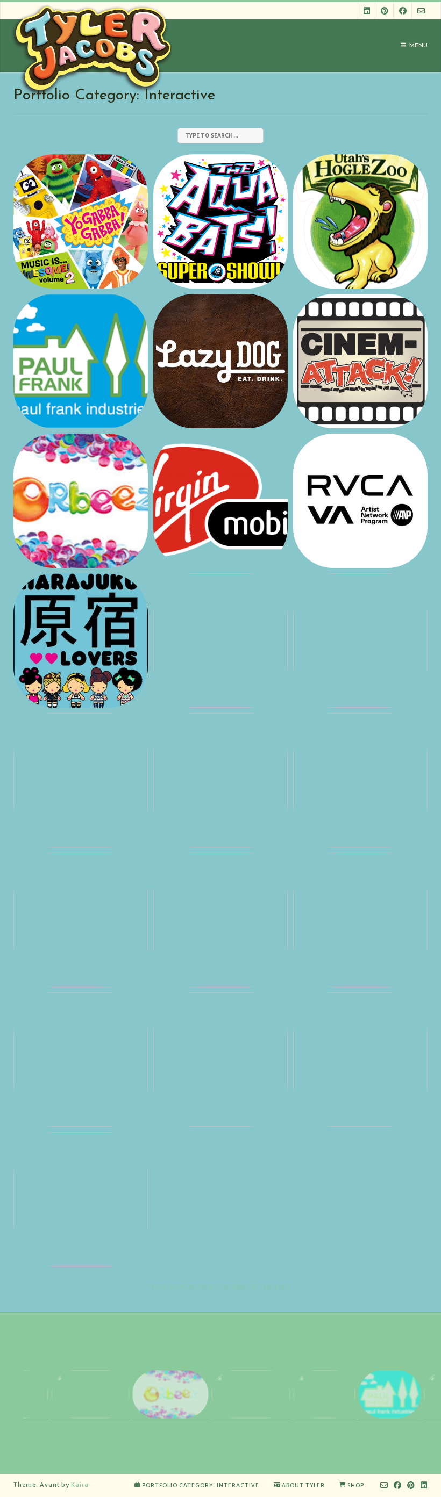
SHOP (355, 1485)
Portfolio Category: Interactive (200, 1485)
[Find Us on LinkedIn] (366, 10)
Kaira (80, 1484)
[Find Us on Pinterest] (384, 10)
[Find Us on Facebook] (403, 10)
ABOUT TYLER (303, 1485)
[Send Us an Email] (421, 10)
